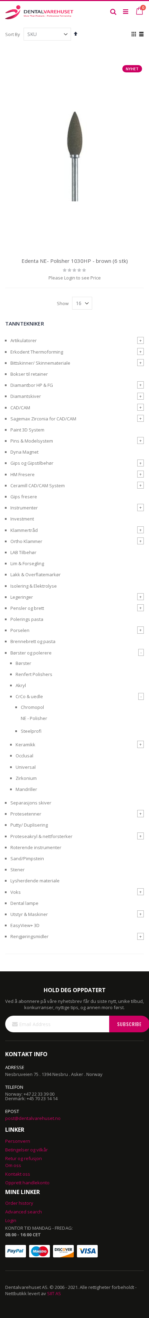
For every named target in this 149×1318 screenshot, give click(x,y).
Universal (26, 767)
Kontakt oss (17, 1174)
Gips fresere (23, 496)
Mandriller (26, 789)
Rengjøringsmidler (29, 936)
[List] (141, 34)
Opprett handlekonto (27, 1182)
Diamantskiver (25, 396)
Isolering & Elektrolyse (33, 586)
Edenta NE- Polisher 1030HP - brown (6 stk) (74, 260)
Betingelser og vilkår (26, 1150)
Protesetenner (25, 814)
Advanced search (23, 1212)
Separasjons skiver (30, 803)
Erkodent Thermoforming (36, 352)
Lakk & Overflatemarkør (35, 574)
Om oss (13, 1165)
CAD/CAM (20, 407)
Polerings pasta (26, 619)
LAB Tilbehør (23, 552)
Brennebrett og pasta (32, 641)
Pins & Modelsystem (31, 441)
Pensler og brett (27, 608)
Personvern (17, 1141)
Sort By (12, 34)
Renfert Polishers (34, 674)
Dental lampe (24, 903)
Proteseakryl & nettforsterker (41, 836)
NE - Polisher (34, 718)
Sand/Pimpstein (27, 858)
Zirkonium (26, 778)
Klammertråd (24, 530)
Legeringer (21, 597)
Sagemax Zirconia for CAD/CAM (43, 419)
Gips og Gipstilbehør (31, 463)
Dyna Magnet (24, 452)
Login (10, 1220)
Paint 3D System (27, 430)
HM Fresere (22, 474)
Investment (22, 519)
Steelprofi (31, 731)
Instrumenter (24, 508)
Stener (17, 869)
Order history (19, 1203)
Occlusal (24, 755)
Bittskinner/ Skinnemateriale (40, 363)
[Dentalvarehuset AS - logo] (39, 11)
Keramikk (25, 744)
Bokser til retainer (29, 374)
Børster (23, 663)
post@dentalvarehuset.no (33, 1118)
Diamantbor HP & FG (31, 385)
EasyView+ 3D (25, 925)
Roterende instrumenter (35, 847)
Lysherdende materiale (35, 881)
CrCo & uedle (29, 696)
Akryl (21, 685)
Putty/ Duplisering (29, 825)
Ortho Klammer (26, 541)
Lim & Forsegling (27, 563)
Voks (15, 892)
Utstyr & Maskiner (29, 914)
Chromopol (32, 707)
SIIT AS (54, 1293)
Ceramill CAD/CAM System (37, 485)
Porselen (19, 630)
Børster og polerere (31, 653)
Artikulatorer (23, 340)
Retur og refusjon (23, 1158)
